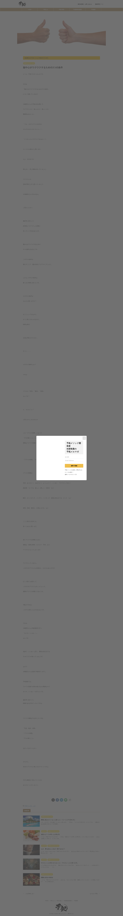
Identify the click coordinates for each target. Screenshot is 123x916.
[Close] (84, 438)
